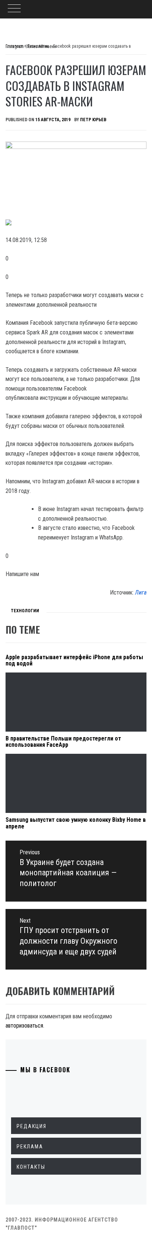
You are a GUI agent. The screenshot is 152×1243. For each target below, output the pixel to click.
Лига (140, 592)
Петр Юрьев (93, 119)
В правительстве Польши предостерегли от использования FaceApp (63, 742)
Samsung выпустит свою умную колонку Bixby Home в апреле (76, 823)
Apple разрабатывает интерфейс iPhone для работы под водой (74, 660)
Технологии (25, 610)
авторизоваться (24, 1025)
